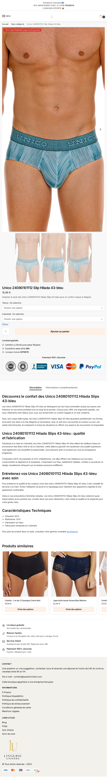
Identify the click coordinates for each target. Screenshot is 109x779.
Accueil (5, 24)
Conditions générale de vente (16, 707)
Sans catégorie (17, 24)
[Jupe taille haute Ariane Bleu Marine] (73, 574)
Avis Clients (8, 730)
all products (72, 531)
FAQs (4, 726)
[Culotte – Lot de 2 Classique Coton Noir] (25, 574)
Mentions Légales (10, 711)
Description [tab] (36, 387)
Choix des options (25, 609)
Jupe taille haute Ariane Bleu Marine (69, 600)
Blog (4, 722)
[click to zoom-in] (53, 129)
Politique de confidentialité (15, 700)
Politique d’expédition (12, 696)
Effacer (5, 324)
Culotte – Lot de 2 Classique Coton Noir (22, 600)
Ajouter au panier (60, 331)
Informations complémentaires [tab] (61, 387)
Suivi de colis (8, 734)
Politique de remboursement (16, 703)
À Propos (6, 692)
